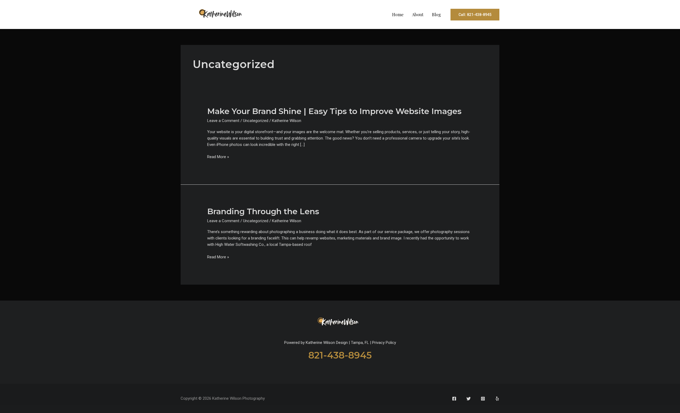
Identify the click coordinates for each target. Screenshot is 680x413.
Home (397, 14)
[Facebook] (454, 399)
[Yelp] (497, 399)
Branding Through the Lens (263, 211)
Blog (436, 14)
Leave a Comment (223, 120)
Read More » (218, 157)
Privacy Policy (384, 342)
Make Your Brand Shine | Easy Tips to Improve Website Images (334, 111)
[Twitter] (468, 399)
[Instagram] (483, 399)
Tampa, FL (360, 342)
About (417, 14)
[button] (474, 14)
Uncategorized (255, 120)
